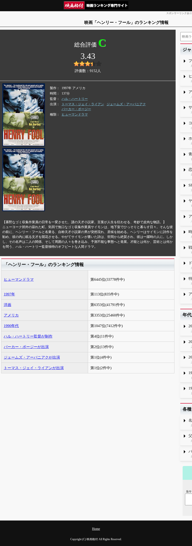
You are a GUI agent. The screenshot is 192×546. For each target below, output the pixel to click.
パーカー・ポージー (76, 109)
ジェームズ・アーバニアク (126, 104)
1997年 (9, 294)
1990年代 (11, 326)
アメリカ (11, 315)
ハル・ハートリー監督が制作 (28, 336)
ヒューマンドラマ (75, 114)
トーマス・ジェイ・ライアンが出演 (34, 368)
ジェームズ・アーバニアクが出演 (32, 357)
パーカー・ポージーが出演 (26, 347)
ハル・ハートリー (75, 99)
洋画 (7, 305)
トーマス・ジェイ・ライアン (83, 104)
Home (96, 529)
